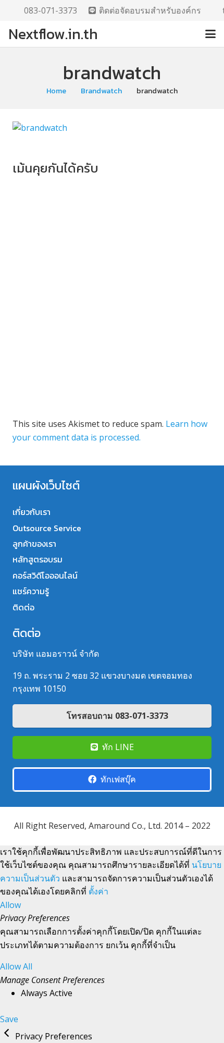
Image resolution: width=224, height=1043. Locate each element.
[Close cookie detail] (7, 1036)
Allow (10, 905)
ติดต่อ (23, 607)
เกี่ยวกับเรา (32, 512)
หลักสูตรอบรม (38, 559)
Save (9, 1019)
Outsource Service (47, 528)
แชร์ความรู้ (31, 591)
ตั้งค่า (98, 891)
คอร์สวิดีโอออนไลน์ (45, 575)
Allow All (16, 966)
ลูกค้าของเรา (34, 543)
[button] (210, 34)
